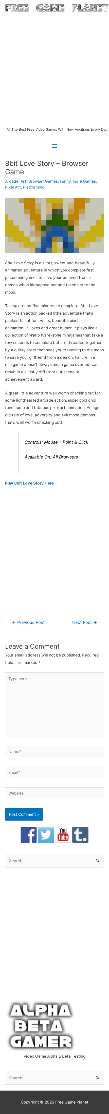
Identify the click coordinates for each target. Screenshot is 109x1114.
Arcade (12, 181)
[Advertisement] (54, 69)
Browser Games (43, 181)
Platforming (33, 187)
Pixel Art (13, 187)
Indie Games (84, 181)
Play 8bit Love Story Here (29, 483)
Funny (65, 181)
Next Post (84, 622)
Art (23, 181)
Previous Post (28, 622)
